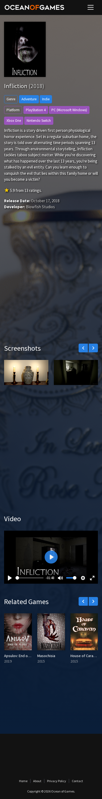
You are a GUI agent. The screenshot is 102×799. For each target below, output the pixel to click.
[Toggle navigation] (91, 7)
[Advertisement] (51, 285)
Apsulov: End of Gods (21, 655)
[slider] (30, 577)
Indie (46, 99)
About (37, 781)
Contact (77, 781)
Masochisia (46, 655)
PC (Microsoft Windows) (69, 110)
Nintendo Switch (39, 120)
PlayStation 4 (36, 110)
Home (23, 781)
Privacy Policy (56, 781)
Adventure (28, 99)
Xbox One (14, 120)
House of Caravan (84, 655)
